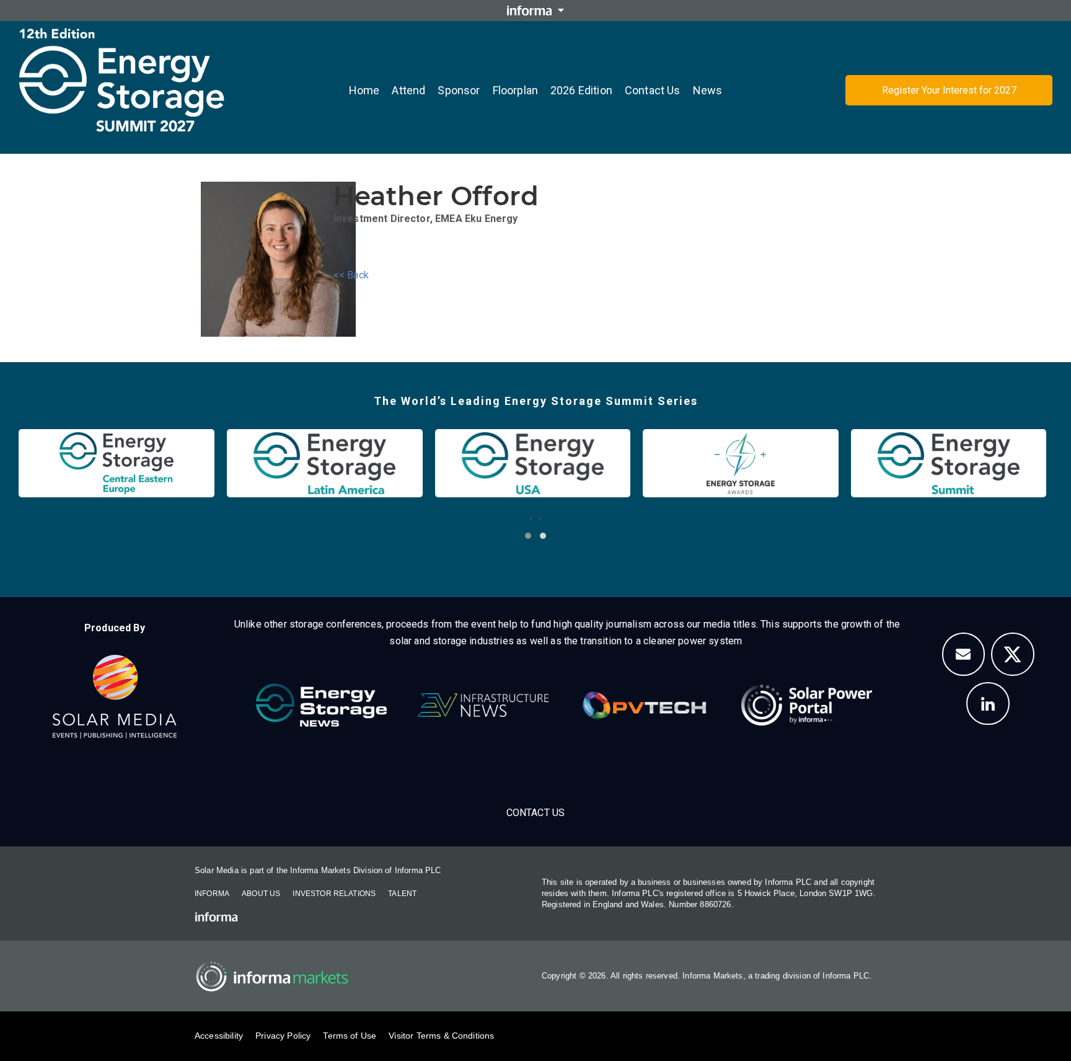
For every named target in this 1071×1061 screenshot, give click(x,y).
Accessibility (219, 1036)
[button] (528, 536)
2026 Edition (581, 90)
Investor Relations (334, 893)
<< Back (351, 275)
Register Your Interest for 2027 (949, 90)
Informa (212, 893)
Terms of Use (349, 1036)
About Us (261, 893)
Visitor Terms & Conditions (441, 1036)
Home (364, 90)
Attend (408, 90)
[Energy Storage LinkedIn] (987, 703)
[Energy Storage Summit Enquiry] (963, 654)
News (708, 90)
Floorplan (515, 90)
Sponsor (459, 90)
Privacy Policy (283, 1036)
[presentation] (530, 518)
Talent (402, 893)
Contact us (653, 90)
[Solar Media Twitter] (1012, 654)
